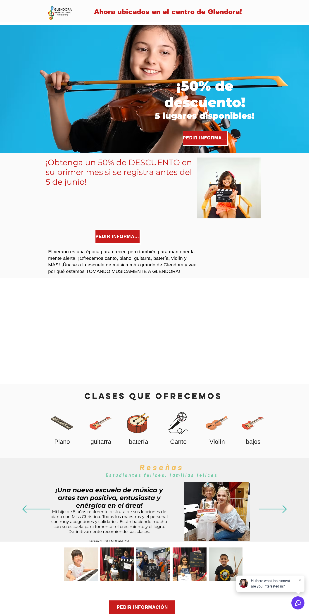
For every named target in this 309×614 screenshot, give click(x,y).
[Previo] (36, 509)
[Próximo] (273, 509)
